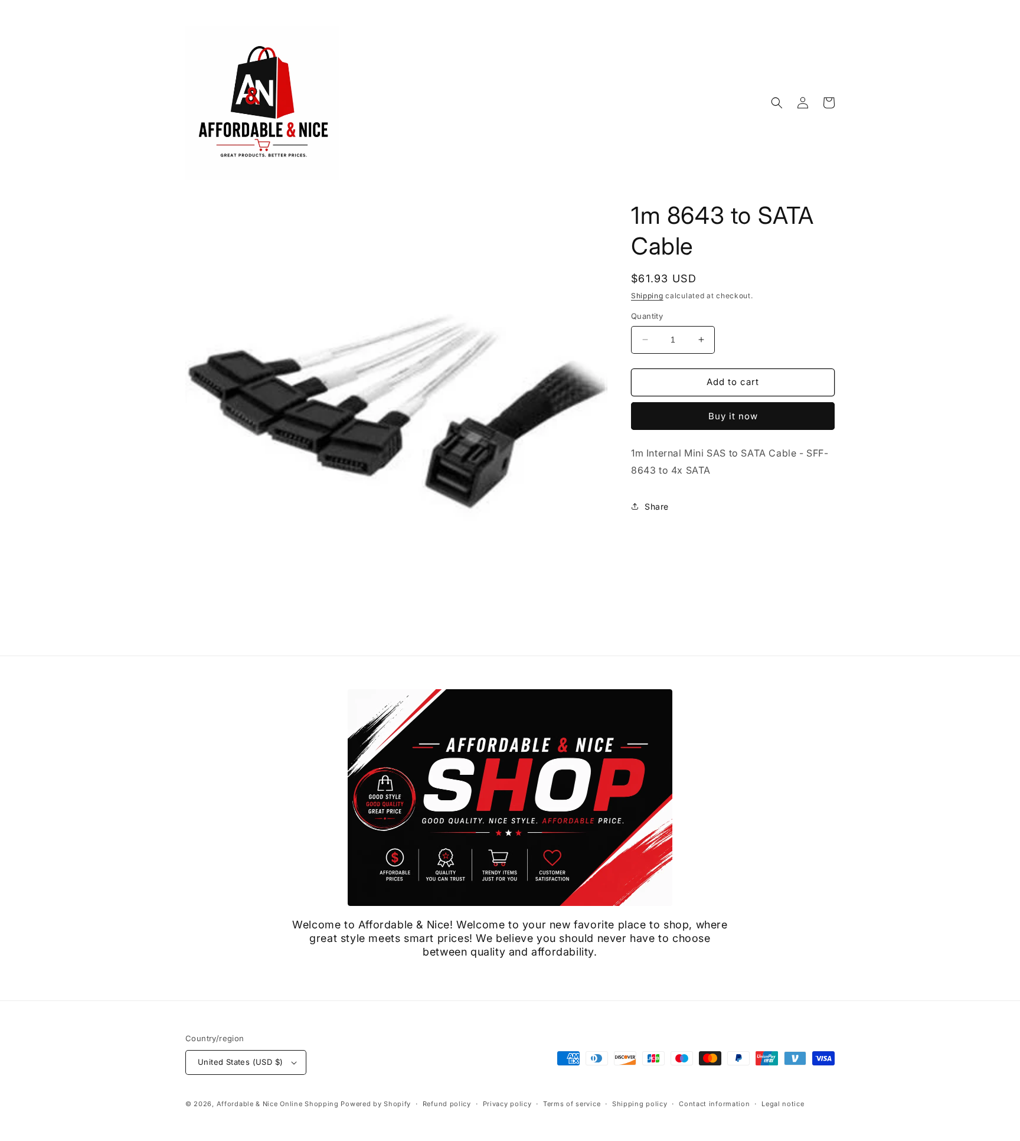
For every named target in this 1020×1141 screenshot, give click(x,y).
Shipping (647, 295)
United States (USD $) (240, 1062)
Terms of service (571, 1104)
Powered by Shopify (376, 1104)
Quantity (647, 316)
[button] (777, 103)
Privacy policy (507, 1104)
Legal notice (782, 1104)
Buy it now (733, 416)
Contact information (714, 1104)
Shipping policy (640, 1104)
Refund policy (447, 1104)
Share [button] (657, 506)
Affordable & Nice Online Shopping (278, 1104)
